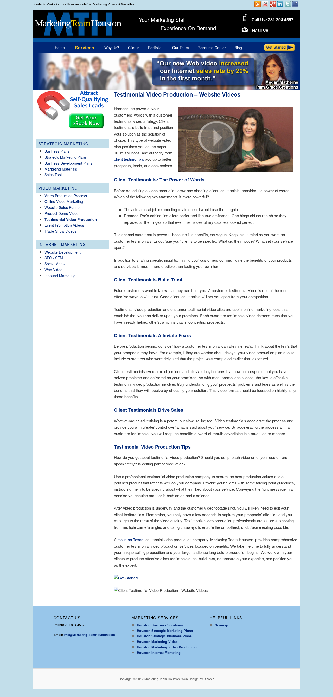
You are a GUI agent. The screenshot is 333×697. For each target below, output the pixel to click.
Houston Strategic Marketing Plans (165, 630)
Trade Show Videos (60, 231)
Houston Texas (130, 539)
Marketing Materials (60, 169)
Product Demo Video (61, 213)
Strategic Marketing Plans (65, 157)
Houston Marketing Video (157, 641)
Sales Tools (53, 174)
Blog (238, 47)
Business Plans (56, 151)
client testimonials (129, 159)
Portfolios (155, 47)
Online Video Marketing (63, 201)
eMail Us (260, 30)
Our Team (180, 47)
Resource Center (212, 47)
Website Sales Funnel (62, 207)
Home (60, 47)
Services (84, 47)
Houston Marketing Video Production (167, 647)
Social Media (55, 263)
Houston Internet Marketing (159, 652)
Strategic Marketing (64, 143)
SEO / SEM (53, 257)
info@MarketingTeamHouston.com (89, 634)
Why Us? (111, 47)
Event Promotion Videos (64, 225)
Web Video (53, 269)
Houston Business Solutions (160, 624)
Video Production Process (65, 195)
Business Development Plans (68, 163)
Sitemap (221, 624)
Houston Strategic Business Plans (164, 635)
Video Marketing (58, 188)
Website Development (62, 252)
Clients (133, 47)
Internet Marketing (62, 244)
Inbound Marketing (59, 275)
